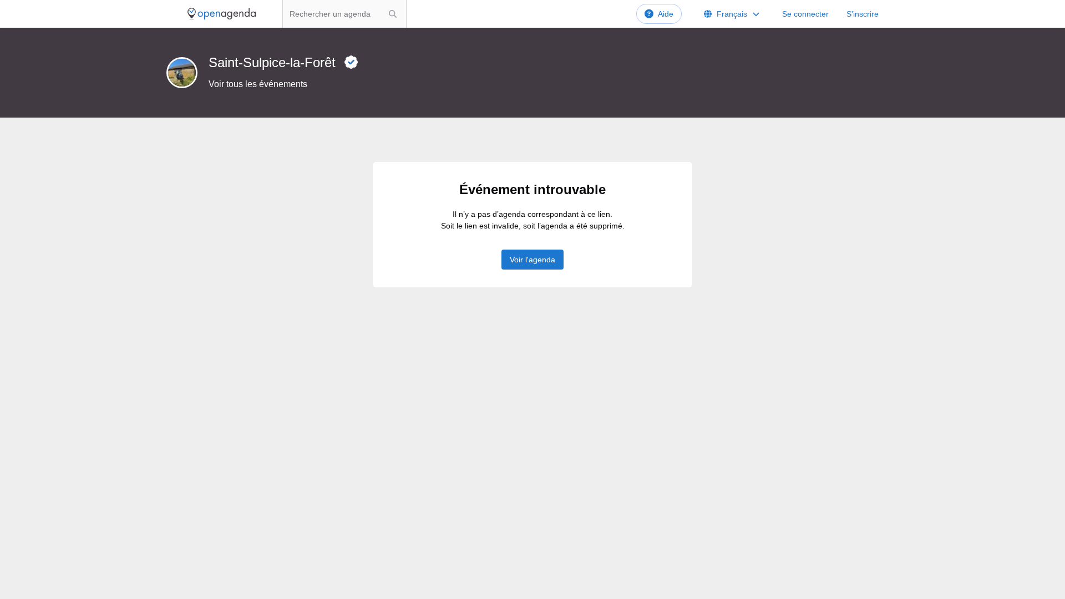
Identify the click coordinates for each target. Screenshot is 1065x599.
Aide (665, 13)
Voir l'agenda (532, 259)
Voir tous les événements (258, 84)
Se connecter (805, 13)
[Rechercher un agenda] (393, 14)
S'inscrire (862, 13)
